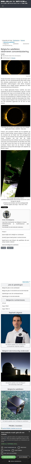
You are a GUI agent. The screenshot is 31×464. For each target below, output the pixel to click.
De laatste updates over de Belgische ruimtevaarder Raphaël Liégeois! (15, 345)
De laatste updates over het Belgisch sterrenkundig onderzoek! (15, 383)
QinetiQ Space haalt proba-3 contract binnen (14, 237)
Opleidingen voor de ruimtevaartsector (12, 293)
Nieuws (13, 58)
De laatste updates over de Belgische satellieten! (16, 421)
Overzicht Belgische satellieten (10, 244)
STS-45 (4, 303)
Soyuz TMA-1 (5, 306)
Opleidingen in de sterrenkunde (10, 296)
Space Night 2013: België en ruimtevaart (13, 234)
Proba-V (4, 231)
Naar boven (26, 282)
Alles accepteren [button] (8, 457)
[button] (15, 444)
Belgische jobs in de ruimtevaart (10, 288)
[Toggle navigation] (3, 6)
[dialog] (15, 447)
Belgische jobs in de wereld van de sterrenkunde (15, 290)
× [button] (29, 431)
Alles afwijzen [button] (23, 457)
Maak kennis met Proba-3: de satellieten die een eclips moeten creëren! (15, 241)
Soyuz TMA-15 (6, 309)
